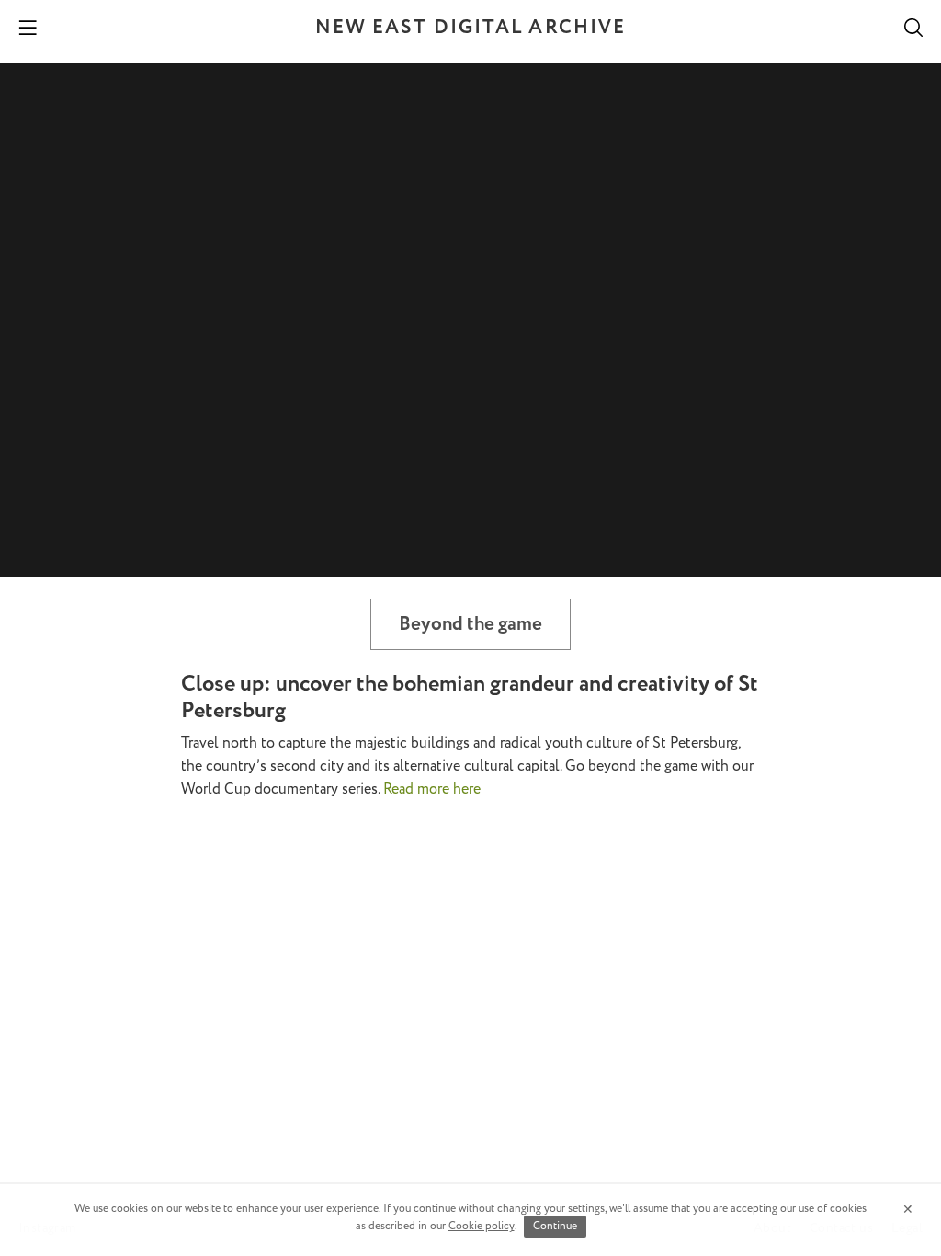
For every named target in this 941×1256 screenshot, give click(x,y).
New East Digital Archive (470, 28)
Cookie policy (481, 1226)
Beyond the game (470, 625)
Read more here (432, 789)
